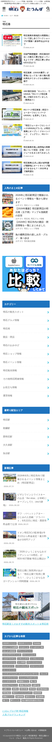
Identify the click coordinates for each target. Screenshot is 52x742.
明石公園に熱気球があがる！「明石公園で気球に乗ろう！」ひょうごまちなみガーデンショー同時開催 (24, 575)
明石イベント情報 (31, 205)
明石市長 (23, 689)
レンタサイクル (9, 681)
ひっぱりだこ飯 (37, 647)
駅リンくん (15, 700)
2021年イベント (24, 643)
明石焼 (27, 219)
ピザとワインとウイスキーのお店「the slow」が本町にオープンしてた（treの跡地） (25, 499)
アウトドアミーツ (25, 651)
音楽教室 (40, 697)
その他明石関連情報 (13, 379)
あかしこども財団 (10, 647)
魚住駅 (6, 453)
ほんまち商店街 (9, 651)
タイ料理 (21, 662)
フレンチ (43, 674)
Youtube (37, 643)
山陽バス (6, 689)
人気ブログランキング (13, 714)
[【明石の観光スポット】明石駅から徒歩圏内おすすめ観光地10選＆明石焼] (26, 620)
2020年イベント (9, 643)
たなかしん (24, 647)
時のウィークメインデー (22, 693)
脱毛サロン (30, 697)
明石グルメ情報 (37, 219)
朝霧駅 (6, 428)
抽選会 (15, 689)
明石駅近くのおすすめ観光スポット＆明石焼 (25, 624)
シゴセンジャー (37, 659)
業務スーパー (8, 697)
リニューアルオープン (28, 678)
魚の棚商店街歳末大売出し (32, 700)
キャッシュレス (29, 655)
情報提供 (42, 730)
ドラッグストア (22, 666)
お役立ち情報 (10, 387)
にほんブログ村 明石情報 (15, 711)
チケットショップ (34, 662)
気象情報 (19, 697)
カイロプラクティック (12, 655)
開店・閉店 (9, 337)
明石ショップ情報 (31, 228)
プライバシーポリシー (14, 730)
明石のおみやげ (11, 345)
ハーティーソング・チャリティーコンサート (20, 674)
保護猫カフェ (23, 681)
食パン (5, 700)
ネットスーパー (9, 670)
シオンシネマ (23, 659)
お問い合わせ (31, 730)
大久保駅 (7, 445)
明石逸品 (6, 693)
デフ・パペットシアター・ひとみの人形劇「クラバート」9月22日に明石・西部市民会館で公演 (25, 518)
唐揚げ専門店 (25, 685)
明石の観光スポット (13, 311)
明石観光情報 (29, 241)
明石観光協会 (42, 689)
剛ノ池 (33, 681)
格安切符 (37, 693)
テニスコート (8, 666)
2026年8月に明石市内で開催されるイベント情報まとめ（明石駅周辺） (24, 480)
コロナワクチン (9, 659)
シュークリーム (9, 662)
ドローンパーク (37, 666)
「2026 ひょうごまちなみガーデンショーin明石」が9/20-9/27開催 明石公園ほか (25, 556)
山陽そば (35, 685)
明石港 (32, 689)
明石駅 (6, 419)
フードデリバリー (10, 678)
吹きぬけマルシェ (10, 685)
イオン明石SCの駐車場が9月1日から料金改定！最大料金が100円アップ (25, 537)
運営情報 (7, 395)
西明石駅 (7, 436)
